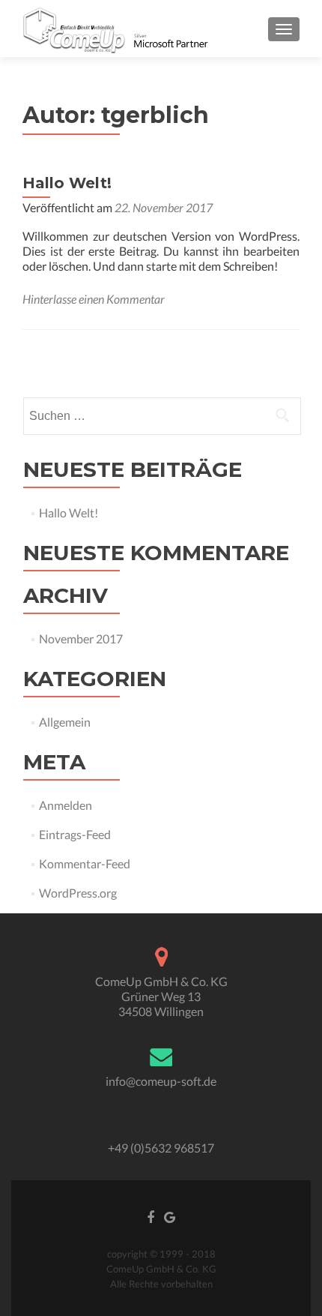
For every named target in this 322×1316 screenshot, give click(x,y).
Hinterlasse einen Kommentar (93, 299)
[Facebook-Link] (150, 1216)
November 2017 (81, 638)
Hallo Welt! (67, 183)
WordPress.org (78, 893)
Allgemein (65, 722)
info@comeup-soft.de (161, 1081)
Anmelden (65, 805)
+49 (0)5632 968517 (161, 1148)
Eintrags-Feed (75, 834)
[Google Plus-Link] (169, 1216)
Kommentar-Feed (84, 863)
